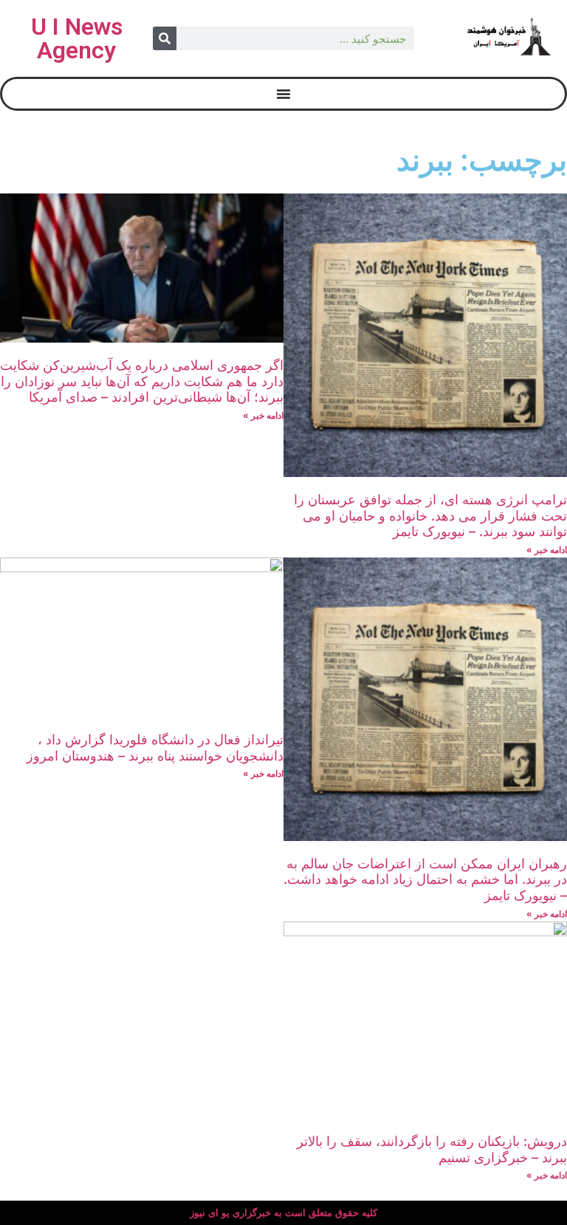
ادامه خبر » (546, 549)
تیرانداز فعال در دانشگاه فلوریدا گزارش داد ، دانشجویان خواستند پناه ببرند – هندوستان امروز (155, 748)
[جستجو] (164, 38)
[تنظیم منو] (283, 93)
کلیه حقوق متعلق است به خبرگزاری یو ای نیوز (283, 1212)
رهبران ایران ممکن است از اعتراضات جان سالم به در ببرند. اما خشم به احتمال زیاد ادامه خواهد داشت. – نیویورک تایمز (425, 879)
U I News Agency (77, 38)
